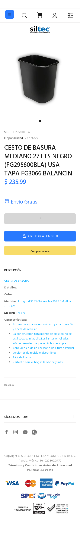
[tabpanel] (40, 77)
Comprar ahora (40, 251)
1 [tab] (40, 121)
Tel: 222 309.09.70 (50, 460)
